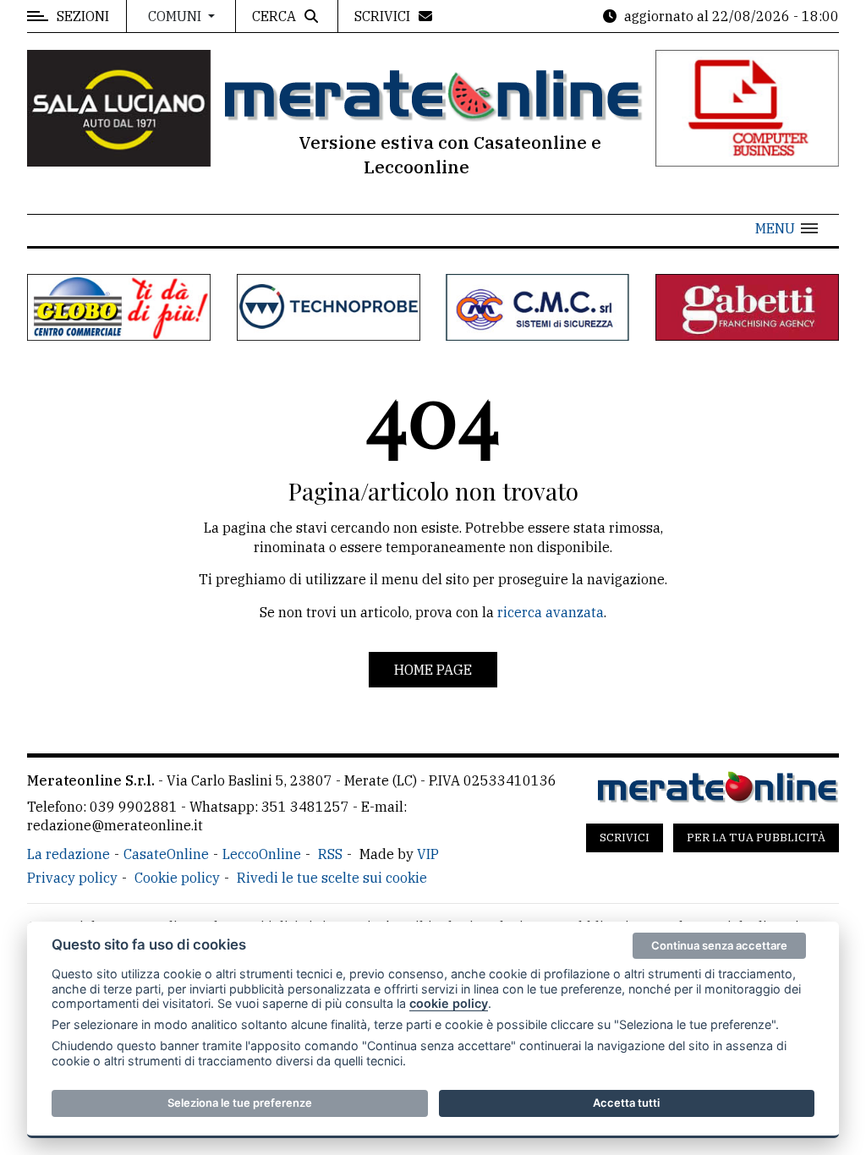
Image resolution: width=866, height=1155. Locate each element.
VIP (428, 854)
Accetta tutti (626, 1102)
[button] (786, 228)
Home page (433, 669)
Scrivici (625, 837)
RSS (330, 854)
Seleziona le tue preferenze (239, 1102)
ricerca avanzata (550, 612)
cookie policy (448, 1003)
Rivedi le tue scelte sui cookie (332, 877)
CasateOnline (166, 854)
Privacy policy (72, 877)
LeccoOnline (261, 854)
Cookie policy (177, 877)
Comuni (176, 16)
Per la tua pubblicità (756, 837)
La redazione (68, 854)
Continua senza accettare (719, 945)
